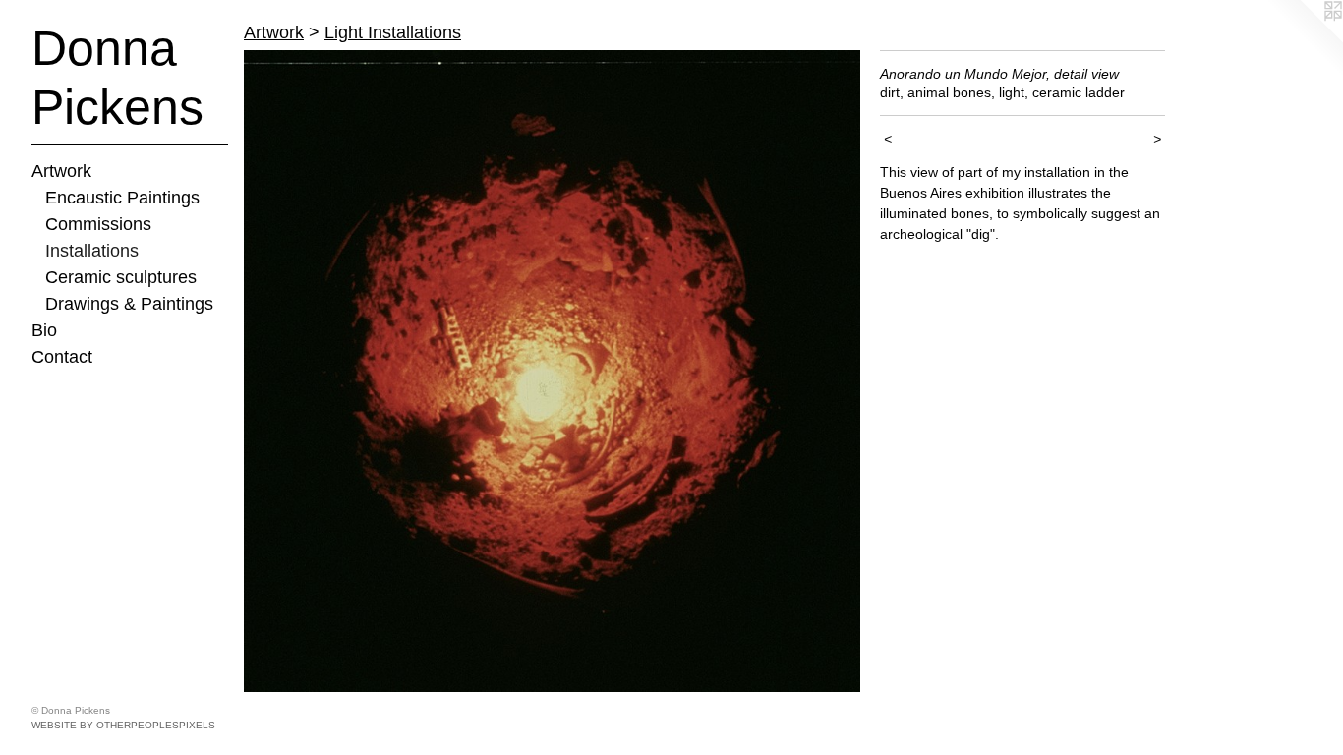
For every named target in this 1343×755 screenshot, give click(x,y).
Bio (44, 330)
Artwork (61, 171)
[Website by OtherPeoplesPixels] (1303, 39)
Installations (92, 251)
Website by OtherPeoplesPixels (123, 725)
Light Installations (392, 32)
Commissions (98, 224)
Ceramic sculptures (121, 277)
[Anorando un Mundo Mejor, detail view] (552, 371)
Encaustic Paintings (122, 197)
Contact (61, 357)
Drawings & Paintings (129, 304)
